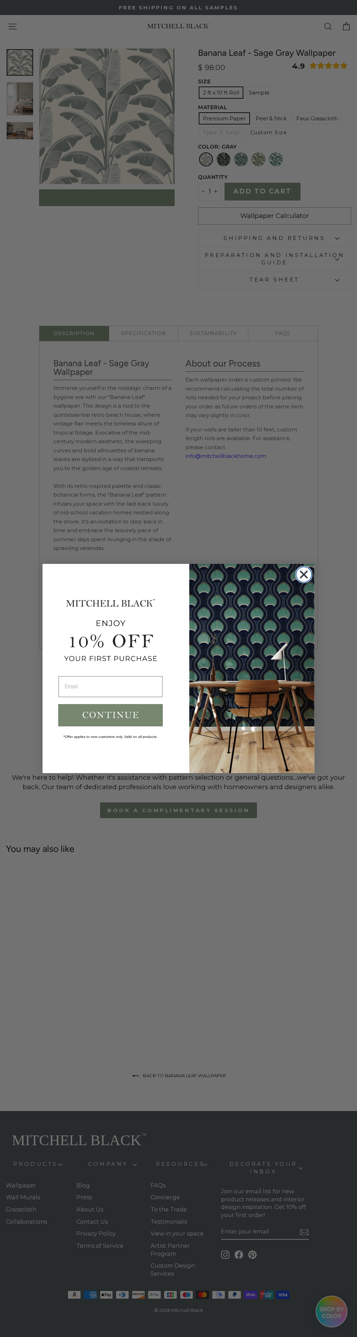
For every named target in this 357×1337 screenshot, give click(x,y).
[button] (110, 715)
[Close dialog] (304, 574)
